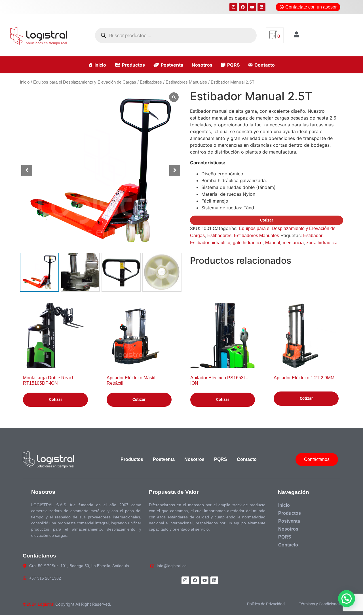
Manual (272, 242)
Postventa (172, 65)
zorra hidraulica (321, 242)
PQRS (233, 65)
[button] (174, 170)
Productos (133, 65)
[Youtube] (252, 7)
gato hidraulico (248, 242)
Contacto (264, 65)
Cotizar (266, 220)
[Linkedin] (261, 7)
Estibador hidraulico (210, 242)
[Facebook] (243, 7)
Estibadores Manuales (186, 82)
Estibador (312, 235)
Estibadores (151, 82)
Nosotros (202, 65)
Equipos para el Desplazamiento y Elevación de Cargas (84, 82)
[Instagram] (233, 7)
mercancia (293, 242)
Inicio (100, 65)
